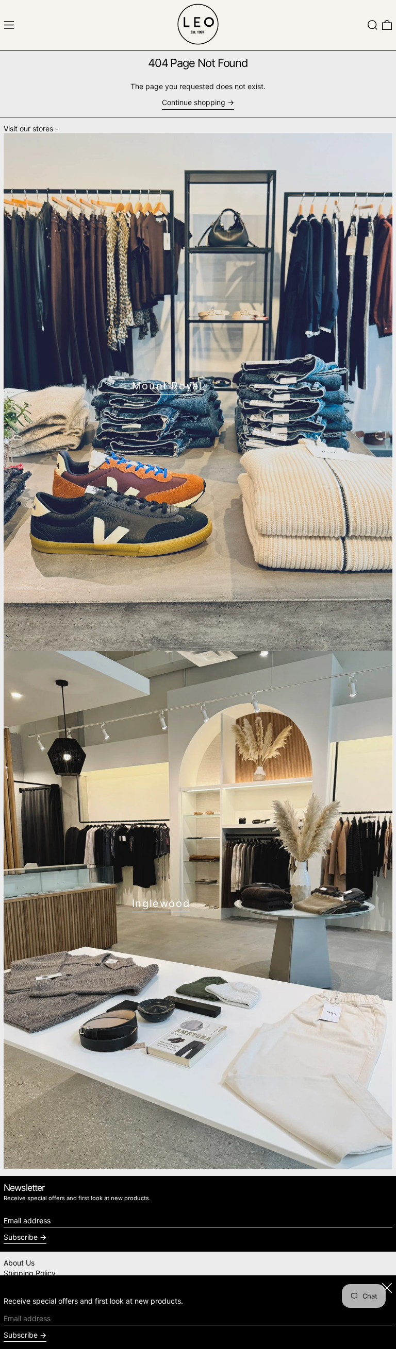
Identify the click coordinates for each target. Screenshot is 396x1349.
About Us (19, 1262)
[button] (372, 25)
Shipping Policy (30, 1273)
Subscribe (21, 1237)
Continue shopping (193, 102)
